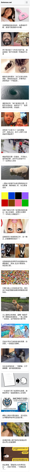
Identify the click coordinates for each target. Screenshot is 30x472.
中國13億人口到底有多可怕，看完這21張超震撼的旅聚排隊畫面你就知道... (15, 290)
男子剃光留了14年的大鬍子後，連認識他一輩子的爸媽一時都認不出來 (15, 52)
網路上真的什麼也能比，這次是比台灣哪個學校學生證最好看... (14, 416)
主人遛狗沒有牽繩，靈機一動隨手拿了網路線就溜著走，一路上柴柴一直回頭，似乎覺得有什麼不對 (14, 317)
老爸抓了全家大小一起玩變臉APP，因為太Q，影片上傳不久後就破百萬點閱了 (14, 132)
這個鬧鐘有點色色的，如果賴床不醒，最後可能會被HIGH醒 (14, 26)
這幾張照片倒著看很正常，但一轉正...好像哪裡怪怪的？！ (14, 238)
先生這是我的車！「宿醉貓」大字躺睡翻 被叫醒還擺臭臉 (14, 367)
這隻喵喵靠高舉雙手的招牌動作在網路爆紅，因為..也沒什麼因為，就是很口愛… (14, 263)
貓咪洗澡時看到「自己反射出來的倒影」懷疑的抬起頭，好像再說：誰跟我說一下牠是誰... (14, 78)
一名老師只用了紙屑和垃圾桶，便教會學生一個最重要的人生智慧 (14, 392)
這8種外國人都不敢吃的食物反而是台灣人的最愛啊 (14, 441)
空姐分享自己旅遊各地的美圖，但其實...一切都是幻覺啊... (14, 342)
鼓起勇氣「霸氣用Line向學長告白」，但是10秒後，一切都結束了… (14, 467)
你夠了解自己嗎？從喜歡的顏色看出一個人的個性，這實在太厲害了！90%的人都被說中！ (14, 212)
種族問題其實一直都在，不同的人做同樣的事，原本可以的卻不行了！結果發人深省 (14, 158)
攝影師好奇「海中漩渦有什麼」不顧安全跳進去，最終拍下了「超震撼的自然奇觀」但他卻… (14, 105)
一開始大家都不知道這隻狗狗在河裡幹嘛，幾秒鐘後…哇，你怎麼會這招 (14, 185)
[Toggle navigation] (26, 2)
